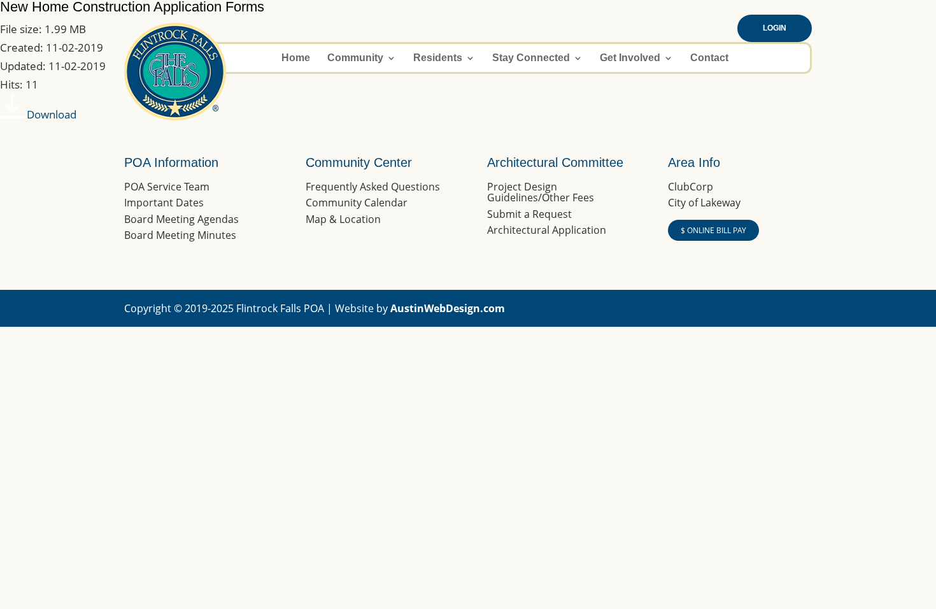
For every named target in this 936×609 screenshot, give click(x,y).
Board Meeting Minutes (180, 235)
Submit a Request (529, 214)
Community (355, 58)
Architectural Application (546, 230)
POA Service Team (166, 187)
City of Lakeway (704, 203)
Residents (437, 58)
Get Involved (630, 58)
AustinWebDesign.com (447, 308)
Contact (709, 58)
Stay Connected (531, 58)
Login (774, 28)
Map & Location (343, 219)
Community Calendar (357, 203)
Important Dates (164, 203)
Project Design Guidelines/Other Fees (540, 192)
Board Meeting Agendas (181, 219)
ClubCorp (690, 187)
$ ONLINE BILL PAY (713, 230)
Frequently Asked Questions (373, 187)
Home (295, 58)
